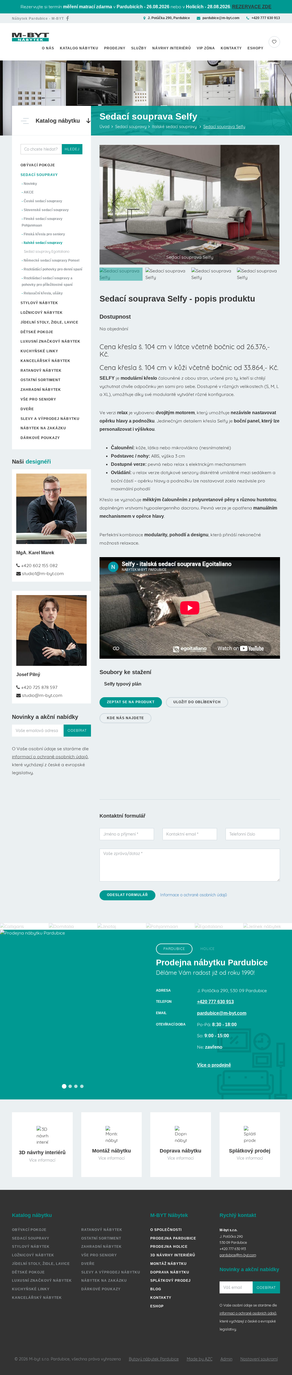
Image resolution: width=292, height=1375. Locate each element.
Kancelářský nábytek (45, 361)
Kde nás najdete (125, 718)
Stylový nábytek (39, 303)
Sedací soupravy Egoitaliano (46, 251)
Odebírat (77, 730)
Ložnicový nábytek (42, 313)
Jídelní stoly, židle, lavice (49, 322)
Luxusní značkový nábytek (50, 341)
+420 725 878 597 (38, 687)
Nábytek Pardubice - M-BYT (38, 19)
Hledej (72, 149)
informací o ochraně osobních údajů (50, 756)
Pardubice (174, 949)
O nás (48, 48)
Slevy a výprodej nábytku (50, 419)
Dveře (27, 409)
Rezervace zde (251, 6)
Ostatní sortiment (40, 380)
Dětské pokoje (37, 332)
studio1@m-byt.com (42, 573)
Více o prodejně (214, 1065)
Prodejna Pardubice (173, 1238)
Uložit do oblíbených (197, 702)
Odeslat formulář (127, 895)
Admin (226, 1359)
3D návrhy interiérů (172, 1255)
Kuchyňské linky (39, 351)
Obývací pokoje (38, 165)
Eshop (157, 1306)
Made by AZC (199, 1359)
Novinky (30, 184)
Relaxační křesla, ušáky (43, 293)
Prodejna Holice (169, 1247)
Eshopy (255, 48)
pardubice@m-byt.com (221, 18)
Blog (155, 1289)
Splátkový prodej (170, 1281)
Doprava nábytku (169, 1272)
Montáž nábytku (168, 1264)
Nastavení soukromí (259, 1359)
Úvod (105, 126)
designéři (38, 461)
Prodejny (114, 48)
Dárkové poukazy (40, 438)
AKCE (29, 192)
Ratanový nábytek (41, 371)
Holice (207, 949)
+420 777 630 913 (266, 18)
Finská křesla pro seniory (44, 234)
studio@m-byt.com (41, 695)
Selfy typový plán (122, 684)
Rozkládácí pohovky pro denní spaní (53, 269)
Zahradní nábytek (41, 390)
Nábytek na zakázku (43, 428)
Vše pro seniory (38, 399)
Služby (139, 48)
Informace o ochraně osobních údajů (193, 894)
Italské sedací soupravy (43, 243)
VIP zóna (206, 48)
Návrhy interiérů (171, 48)
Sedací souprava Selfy (224, 126)
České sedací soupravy (43, 201)
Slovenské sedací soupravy (46, 210)
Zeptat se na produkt (131, 702)
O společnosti (166, 1230)
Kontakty (231, 48)
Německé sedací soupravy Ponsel (51, 260)
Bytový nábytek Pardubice (154, 1359)
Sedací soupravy (39, 175)
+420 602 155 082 (39, 565)
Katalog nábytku (79, 48)
